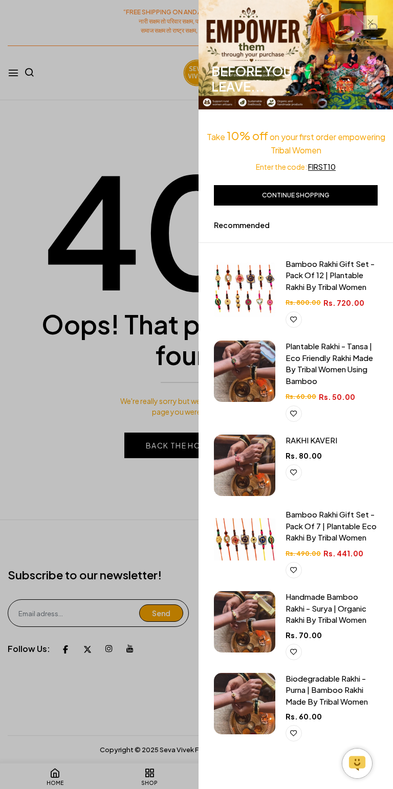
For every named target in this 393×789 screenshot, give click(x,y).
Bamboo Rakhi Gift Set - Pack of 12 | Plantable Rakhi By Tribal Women (330, 275)
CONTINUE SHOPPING (296, 195)
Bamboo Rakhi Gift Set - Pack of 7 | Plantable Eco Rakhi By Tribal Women (331, 525)
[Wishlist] (294, 319)
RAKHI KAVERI (311, 440)
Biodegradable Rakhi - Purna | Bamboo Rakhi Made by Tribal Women (327, 689)
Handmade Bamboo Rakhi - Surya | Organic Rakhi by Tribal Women (326, 608)
